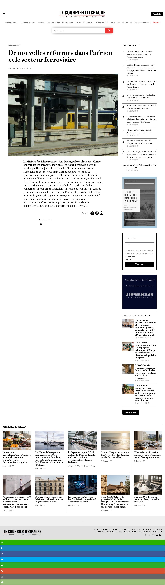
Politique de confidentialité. (97, 324)
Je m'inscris (109, 314)
